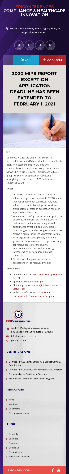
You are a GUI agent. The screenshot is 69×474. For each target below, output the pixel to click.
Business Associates (19, 413)
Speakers (13, 438)
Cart (28, 60)
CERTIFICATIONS (18, 351)
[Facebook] (53, 470)
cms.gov (39, 281)
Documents (14, 408)
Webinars (13, 404)
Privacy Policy (15, 452)
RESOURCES (15, 389)
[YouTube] (59, 470)
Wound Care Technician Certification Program (31, 378)
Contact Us (14, 447)
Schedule (13, 434)
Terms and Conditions (20, 456)
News (12, 151)
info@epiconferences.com (24, 336)
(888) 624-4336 (18, 340)
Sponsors (13, 443)
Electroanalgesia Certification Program (28, 374)
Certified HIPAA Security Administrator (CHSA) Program (35, 369)
